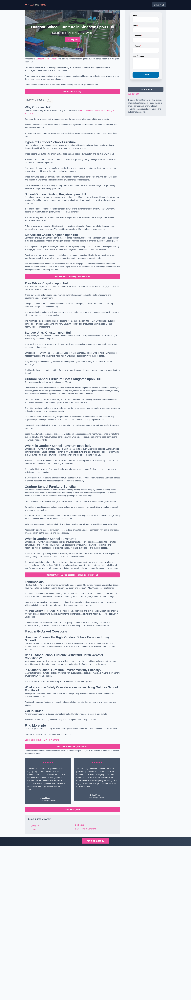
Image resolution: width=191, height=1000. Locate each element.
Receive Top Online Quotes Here (72, 747)
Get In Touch (146, 89)
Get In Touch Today (72, 91)
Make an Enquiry (95, 841)
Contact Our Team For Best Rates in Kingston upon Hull (72, 575)
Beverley (48, 740)
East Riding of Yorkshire (85, 829)
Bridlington (79, 825)
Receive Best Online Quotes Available (72, 276)
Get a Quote (72, 40)
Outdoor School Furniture (46, 59)
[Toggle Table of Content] (47, 100)
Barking (56, 740)
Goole (33, 830)
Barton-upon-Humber (34, 740)
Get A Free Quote (72, 809)
